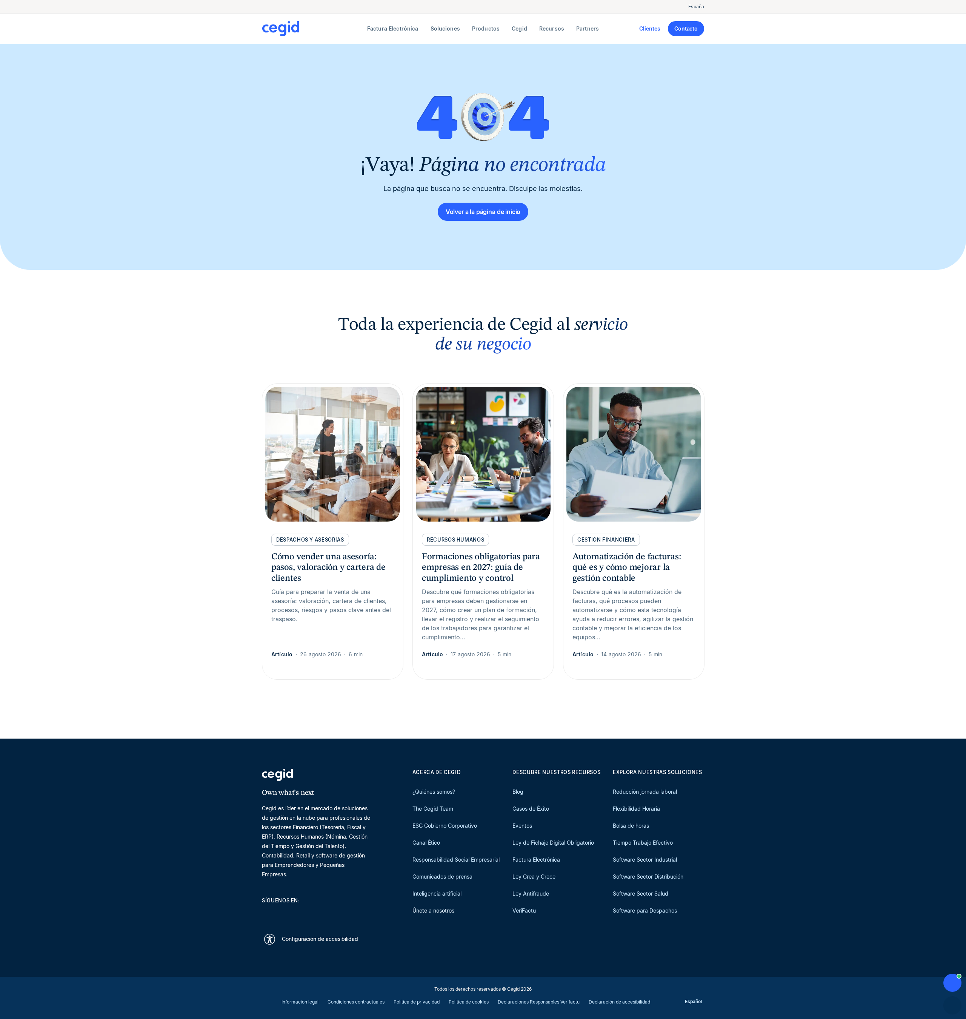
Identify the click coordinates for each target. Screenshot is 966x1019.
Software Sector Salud (640, 893)
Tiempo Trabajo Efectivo (643, 842)
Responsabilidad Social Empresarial (456, 859)
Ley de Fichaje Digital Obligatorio (553, 842)
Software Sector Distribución (648, 876)
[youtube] (284, 913)
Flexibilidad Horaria (636, 808)
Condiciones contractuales (356, 1002)
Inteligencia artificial (436, 893)
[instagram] (302, 913)
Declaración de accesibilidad (619, 1002)
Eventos (522, 825)
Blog (517, 791)
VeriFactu (524, 910)
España (696, 6)
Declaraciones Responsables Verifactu (539, 1002)
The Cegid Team (432, 808)
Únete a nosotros (433, 910)
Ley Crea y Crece (533, 876)
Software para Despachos (645, 910)
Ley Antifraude (530, 893)
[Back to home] (313, 28)
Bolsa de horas (631, 825)
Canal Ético (426, 842)
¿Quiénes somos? (433, 791)
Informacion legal (299, 1002)
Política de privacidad (417, 1002)
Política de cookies (469, 1002)
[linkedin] (265, 913)
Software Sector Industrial (645, 859)
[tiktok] (320, 913)
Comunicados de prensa (442, 876)
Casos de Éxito (530, 808)
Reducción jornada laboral (645, 791)
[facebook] (338, 913)
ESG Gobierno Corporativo (444, 825)
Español (693, 1001)
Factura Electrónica (536, 859)
